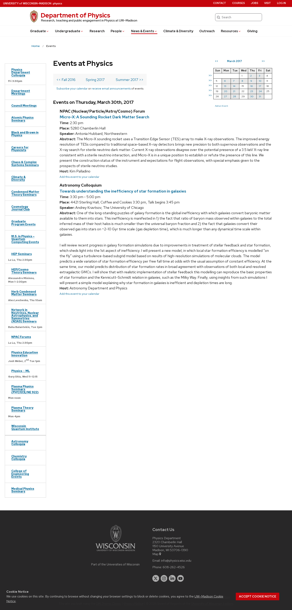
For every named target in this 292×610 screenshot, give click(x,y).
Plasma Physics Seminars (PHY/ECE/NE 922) (25, 389)
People (116, 31)
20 (225, 91)
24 (260, 91)
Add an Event (221, 105)
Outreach (207, 31)
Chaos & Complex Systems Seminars (25, 163)
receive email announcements (111, 88)
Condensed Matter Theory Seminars (25, 193)
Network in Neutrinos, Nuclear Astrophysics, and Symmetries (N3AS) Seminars (25, 315)
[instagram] (164, 578)
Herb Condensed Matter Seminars (24, 293)
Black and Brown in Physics (25, 133)
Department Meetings (20, 92)
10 (260, 81)
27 (225, 96)
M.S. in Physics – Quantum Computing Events (25, 239)
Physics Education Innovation (24, 353)
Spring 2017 (95, 79)
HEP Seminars (21, 254)
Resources (229, 31)
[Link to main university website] (115, 552)
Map (155, 554)
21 (234, 91)
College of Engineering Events (20, 474)
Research (97, 31)
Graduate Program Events (23, 222)
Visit (267, 3)
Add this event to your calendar (79, 177)
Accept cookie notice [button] (257, 596)
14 (234, 86)
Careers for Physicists (20, 148)
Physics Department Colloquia (20, 72)
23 (252, 91)
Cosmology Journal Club (20, 208)
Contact (219, 3)
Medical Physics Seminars (22, 490)
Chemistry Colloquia (19, 457)
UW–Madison (27, 3)
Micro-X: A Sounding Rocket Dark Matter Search (104, 117)
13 (225, 86)
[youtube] (180, 578)
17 (260, 86)
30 (252, 96)
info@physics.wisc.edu (176, 561)
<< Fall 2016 (65, 79)
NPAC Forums (21, 337)
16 (251, 86)
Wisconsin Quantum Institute (25, 427)
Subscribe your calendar (72, 88)
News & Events (142, 31)
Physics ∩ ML (20, 371)
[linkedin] (172, 578)
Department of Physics (75, 15)
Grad (38, 31)
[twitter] (155, 578)
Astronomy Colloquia (19, 442)
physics (57, 3)
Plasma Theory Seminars (22, 409)
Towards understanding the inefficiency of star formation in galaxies (123, 191)
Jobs (254, 3)
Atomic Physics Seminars (22, 119)
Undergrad (67, 31)
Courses (238, 3)
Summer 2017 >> (129, 79)
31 (260, 96)
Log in (281, 3)
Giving (252, 31)
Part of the (115, 564)
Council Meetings (24, 105)
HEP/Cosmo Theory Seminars (24, 271)
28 (234, 96)
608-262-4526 (174, 567)
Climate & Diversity (178, 31)
